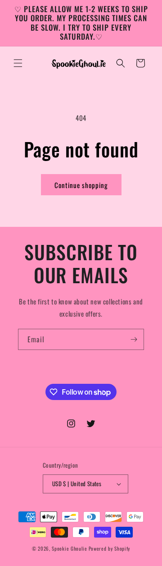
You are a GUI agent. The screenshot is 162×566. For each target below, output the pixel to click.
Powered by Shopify (109, 548)
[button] (18, 63)
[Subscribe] (134, 339)
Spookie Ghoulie (69, 548)
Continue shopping (81, 185)
